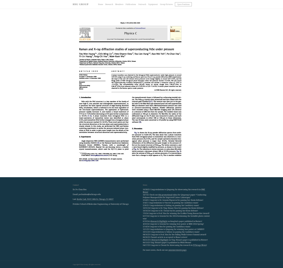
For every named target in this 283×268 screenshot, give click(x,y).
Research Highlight (159, 221)
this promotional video (167, 195)
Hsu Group (81, 4)
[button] (279, 1)
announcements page (177, 250)
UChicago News (199, 245)
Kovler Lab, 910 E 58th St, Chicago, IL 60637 (95, 199)
